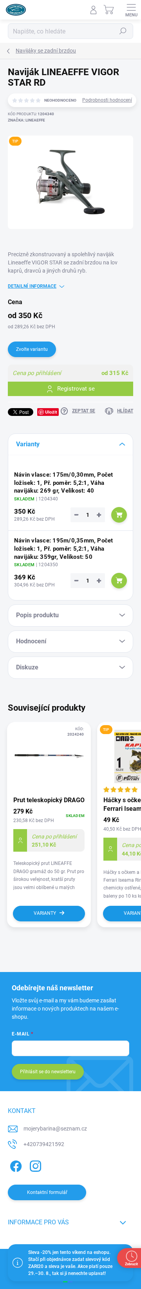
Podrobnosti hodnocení (107, 100)
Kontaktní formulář (47, 1192)
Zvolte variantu (32, 349)
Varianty (45, 913)
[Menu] (131, 9)
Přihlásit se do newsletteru (48, 1071)
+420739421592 (44, 1144)
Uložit (51, 412)
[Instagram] (34, 1165)
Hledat (123, 31)
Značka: (26, 120)
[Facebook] (15, 1165)
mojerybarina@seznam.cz (55, 1128)
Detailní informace (32, 286)
